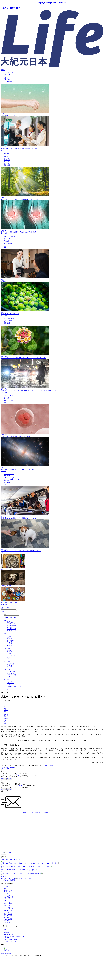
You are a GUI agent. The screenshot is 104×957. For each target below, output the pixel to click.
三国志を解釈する (6, 586)
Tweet (49, 812)
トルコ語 (6, 920)
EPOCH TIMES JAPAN (10, 617)
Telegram (11, 852)
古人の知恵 (7, 322)
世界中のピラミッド (6, 569)
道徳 (5, 722)
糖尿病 (6, 156)
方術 (5, 716)
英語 (5, 888)
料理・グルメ (8, 74)
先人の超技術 (8, 243)
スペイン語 (7, 902)
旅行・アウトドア (9, 477)
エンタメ (6, 679)
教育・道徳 (4, 356)
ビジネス (6, 931)
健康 (5, 633)
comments (6, 607)
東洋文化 (6, 240)
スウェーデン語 (8, 909)
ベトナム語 (7, 895)
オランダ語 (7, 907)
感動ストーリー (8, 78)
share (2, 607)
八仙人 (6, 710)
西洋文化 (6, 242)
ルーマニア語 (8, 915)
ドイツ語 (6, 900)
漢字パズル (7, 482)
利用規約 (6, 938)
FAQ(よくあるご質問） (10, 941)
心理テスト (10, 683)
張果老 (6, 715)
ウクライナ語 (8, 914)
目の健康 (6, 163)
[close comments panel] (1, 770)
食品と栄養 (7, 165)
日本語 (6, 886)
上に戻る (3, 876)
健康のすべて (8, 153)
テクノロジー (8, 397)
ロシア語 (6, 912)
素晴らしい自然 (8, 400)
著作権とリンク (8, 934)
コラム (6, 689)
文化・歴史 (7, 648)
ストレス (3, 197)
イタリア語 (7, 905)
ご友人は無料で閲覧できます (29, 812)
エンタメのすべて (9, 474)
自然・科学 (7, 669)
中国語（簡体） (8, 890)
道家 (5, 720)
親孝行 (6, 718)
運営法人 (6, 932)
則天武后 (6, 711)
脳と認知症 (7, 160)
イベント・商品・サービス (12, 479)
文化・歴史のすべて (10, 236)
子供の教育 (7, 323)
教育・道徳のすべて (10, 318)
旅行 (8, 684)
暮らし (6, 620)
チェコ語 (6, 917)
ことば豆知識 (8, 320)
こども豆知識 (11, 663)
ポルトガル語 (8, 903)
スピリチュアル (8, 79)
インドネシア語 (8, 897)
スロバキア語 (8, 919)
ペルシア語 (7, 922)
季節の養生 (7, 161)
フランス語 (7, 898)
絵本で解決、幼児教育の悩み (9, 602)
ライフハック (8, 76)
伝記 (5, 247)
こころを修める (8, 81)
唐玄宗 (6, 713)
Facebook (45, 812)
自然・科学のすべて (10, 395)
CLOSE (3, 612)
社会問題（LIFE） (12, 630)
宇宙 (5, 402)
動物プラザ (7, 475)
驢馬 (5, 723)
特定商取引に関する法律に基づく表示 (15, 936)
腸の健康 (6, 158)
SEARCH (3, 608)
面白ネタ (6, 480)
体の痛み (3, 230)
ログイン (9, 778)
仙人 (5, 706)
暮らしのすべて (8, 73)
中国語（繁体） (8, 892)
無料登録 (3, 778)
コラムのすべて (5, 604)
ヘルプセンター (17, 775)
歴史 (5, 245)
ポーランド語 (8, 910)
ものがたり (7, 238)
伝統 (5, 708)
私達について (8, 929)
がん (5, 154)
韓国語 (6, 893)
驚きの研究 (7, 399)
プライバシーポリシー (10, 939)
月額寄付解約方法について (8, 953)
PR (5, 484)
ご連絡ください (48, 765)
